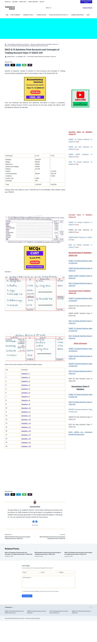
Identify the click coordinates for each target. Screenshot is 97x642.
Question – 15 (26, 427)
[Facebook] (7, 65)
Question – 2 (26, 377)
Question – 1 (26, 373)
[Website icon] (33, 522)
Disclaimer (15, 1)
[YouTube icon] (36, 522)
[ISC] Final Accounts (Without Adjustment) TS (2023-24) (42, 56)
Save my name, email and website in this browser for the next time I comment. (41, 591)
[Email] (30, 65)
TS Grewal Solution (41, 14)
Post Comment (27, 596)
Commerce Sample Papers (77, 14)
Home (7, 14)
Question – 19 (26, 442)
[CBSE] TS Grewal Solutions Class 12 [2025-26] (36, 612)
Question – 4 (26, 385)
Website (61, 572)
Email (43, 572)
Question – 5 (26, 389)
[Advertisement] (48, 28)
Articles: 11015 (35, 525)
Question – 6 (26, 393)
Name (25, 572)
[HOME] (5, 44)
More (88, 14)
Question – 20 (26, 446)
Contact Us (8, 1)
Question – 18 (26, 438)
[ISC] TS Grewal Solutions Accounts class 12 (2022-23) (59, 612)
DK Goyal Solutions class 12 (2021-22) (58, 14)
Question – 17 (26, 435)
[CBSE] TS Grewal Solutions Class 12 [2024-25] (81, 612)
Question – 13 (26, 419)
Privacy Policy (23, 1)
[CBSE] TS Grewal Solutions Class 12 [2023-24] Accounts (14, 612)
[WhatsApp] (24, 65)
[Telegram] (18, 65)
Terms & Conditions (33, 1)
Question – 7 (26, 396)
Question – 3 (26, 381)
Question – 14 (26, 423)
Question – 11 (26, 412)
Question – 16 (26, 431)
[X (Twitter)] (13, 65)
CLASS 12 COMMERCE (15, 14)
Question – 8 (26, 400)
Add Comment (27, 577)
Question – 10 (26, 408)
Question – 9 (26, 404)
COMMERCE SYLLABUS (28, 14)
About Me (41, 1)
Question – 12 (26, 416)
